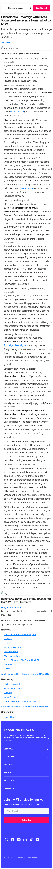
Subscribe (26, 820)
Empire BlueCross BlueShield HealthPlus (22, 660)
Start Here (5, 42)
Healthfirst (9, 643)
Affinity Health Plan (13, 647)
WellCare (8, 638)
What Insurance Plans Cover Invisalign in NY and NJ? (25, 673)
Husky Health (10, 716)
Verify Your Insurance (11, 607)
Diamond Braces (16, 857)
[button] (5, 8)
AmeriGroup (10, 697)
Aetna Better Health (13, 688)
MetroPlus (9, 664)
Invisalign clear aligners (16, 345)
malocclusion (17, 111)
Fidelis (7, 668)
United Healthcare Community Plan (20, 634)
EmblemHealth (11, 651)
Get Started (41, 8)
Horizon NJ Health (12, 684)
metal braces (27, 188)
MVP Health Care (12, 655)
